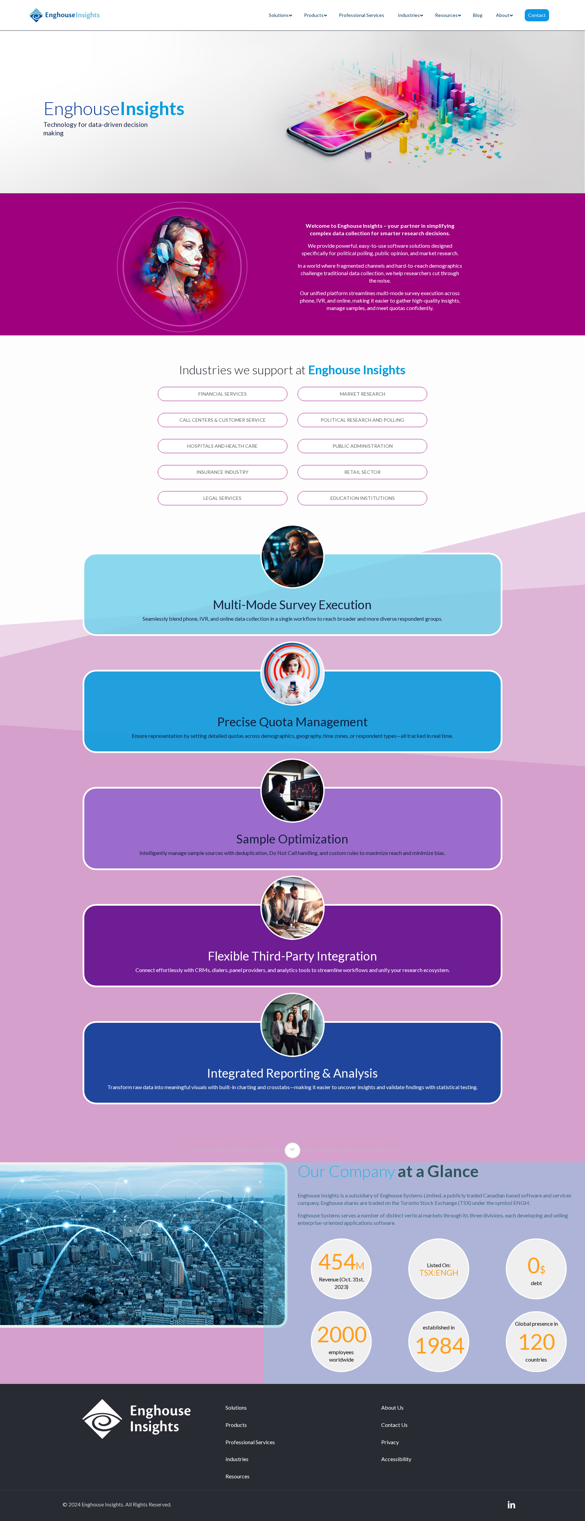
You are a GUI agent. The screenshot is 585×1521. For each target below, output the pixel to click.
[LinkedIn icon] (511, 1504)
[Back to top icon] (552, 1507)
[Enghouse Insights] (64, 15)
